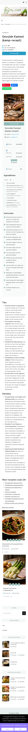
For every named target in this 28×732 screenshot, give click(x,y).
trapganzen (13, 194)
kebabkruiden (13, 202)
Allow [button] (20, 729)
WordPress (22, 721)
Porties (6, 180)
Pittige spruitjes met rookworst (14, 503)
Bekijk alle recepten (8, 507)
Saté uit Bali (13, 652)
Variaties (4, 630)
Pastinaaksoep (13, 662)
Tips (3, 625)
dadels (10, 183)
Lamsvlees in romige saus (12, 494)
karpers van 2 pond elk (14, 190)
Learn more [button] (23, 725)
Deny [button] (7, 729)
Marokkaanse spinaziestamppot (14, 485)
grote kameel (11, 200)
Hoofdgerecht (5, 32)
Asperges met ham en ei (12, 496)
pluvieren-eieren (15, 186)
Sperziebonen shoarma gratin (13, 483)
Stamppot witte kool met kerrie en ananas (17, 678)
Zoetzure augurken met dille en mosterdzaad (17, 643)
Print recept (13, 53)
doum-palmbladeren (13, 206)
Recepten (15, 717)
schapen (10, 198)
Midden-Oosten (15, 134)
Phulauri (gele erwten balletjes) (17, 697)
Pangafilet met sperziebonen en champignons (17, 687)
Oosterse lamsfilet (10, 492)
